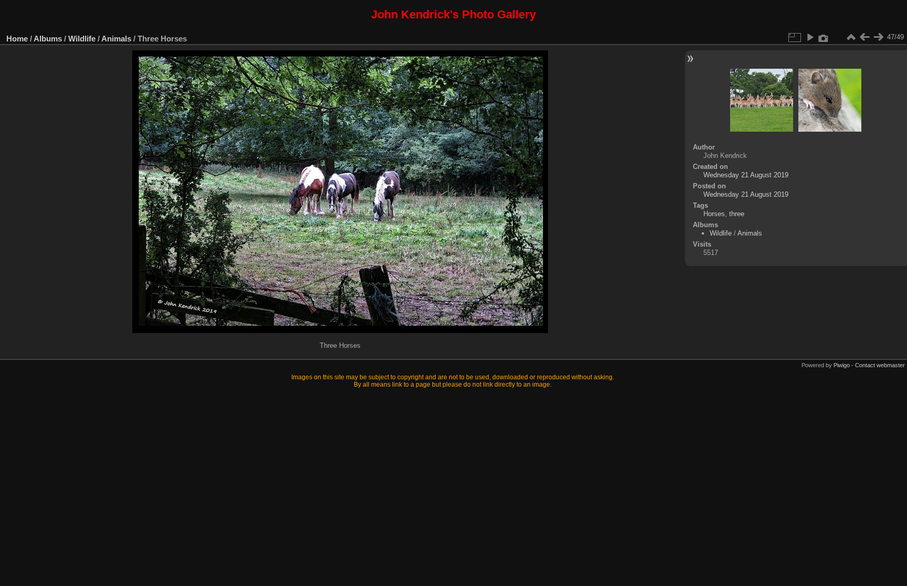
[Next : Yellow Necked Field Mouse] (878, 37)
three (736, 214)
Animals (116, 38)
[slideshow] (810, 37)
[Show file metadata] (823, 37)
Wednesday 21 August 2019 (745, 175)
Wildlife (82, 38)
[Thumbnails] (851, 37)
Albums (48, 38)
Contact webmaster (880, 365)
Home (17, 38)
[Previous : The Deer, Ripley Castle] (864, 37)
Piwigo (842, 365)
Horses (714, 214)
